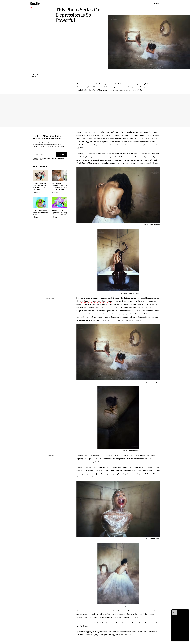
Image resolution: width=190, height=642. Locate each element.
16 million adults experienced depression (96, 301)
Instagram (156, 623)
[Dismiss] (186, 611)
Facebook (83, 626)
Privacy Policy (38, 159)
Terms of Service (62, 158)
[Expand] (173, 611)
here (102, 623)
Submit (62, 154)
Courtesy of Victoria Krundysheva (189, 42)
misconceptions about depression (142, 304)
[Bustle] (35, 3)
